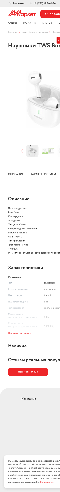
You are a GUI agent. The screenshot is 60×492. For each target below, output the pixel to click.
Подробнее (46, 482)
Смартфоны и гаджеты (35, 32)
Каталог (13, 32)
